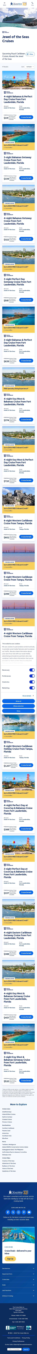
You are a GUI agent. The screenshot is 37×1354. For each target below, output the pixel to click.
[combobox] (30, 67)
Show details (26, 696)
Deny (18, 711)
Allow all (18, 701)
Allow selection (18, 706)
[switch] (32, 675)
